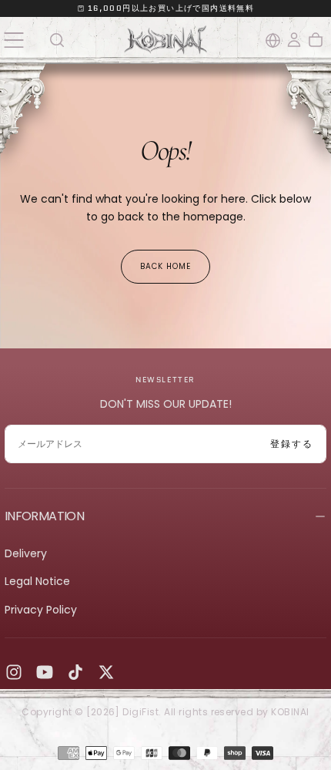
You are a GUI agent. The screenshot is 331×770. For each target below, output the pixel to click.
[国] (273, 40)
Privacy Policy (41, 609)
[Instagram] (14, 672)
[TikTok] (75, 672)
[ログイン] (294, 40)
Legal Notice (37, 581)
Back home (165, 266)
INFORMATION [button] (44, 516)
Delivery (26, 553)
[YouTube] (44, 672)
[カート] (315, 40)
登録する (291, 443)
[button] (13, 40)
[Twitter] (106, 672)
